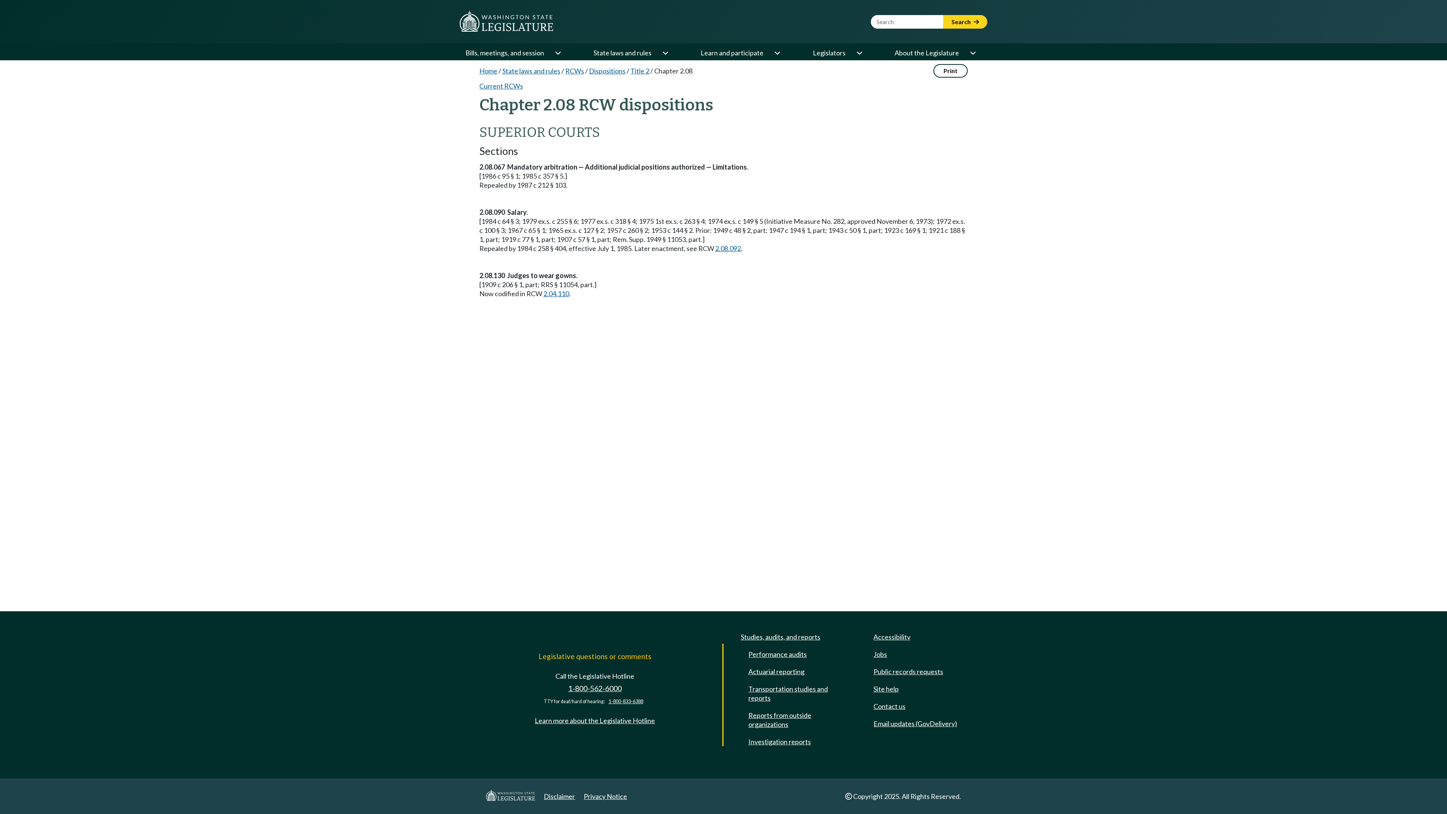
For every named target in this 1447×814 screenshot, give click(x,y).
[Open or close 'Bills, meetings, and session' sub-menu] (558, 52)
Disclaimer (559, 796)
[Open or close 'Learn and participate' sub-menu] (777, 52)
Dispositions (607, 71)
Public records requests (908, 671)
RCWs (574, 71)
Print (951, 70)
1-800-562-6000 (595, 688)
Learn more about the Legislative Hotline (595, 720)
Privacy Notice (605, 796)
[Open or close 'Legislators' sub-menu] (859, 52)
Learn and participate (732, 53)
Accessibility (891, 637)
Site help (886, 689)
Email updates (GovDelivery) (915, 723)
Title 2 (639, 71)
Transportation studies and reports (788, 693)
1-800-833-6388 (626, 701)
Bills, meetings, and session (504, 53)
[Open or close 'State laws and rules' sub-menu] (665, 52)
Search (961, 21)
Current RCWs (501, 86)
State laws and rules (622, 53)
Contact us (889, 706)
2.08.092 (728, 248)
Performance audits (777, 654)
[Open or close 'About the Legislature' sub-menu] (972, 52)
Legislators (829, 53)
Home (488, 71)
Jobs (880, 654)
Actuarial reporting (776, 671)
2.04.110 (556, 293)
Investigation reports (779, 741)
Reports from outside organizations (779, 719)
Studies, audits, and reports (780, 637)
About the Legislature (927, 53)
